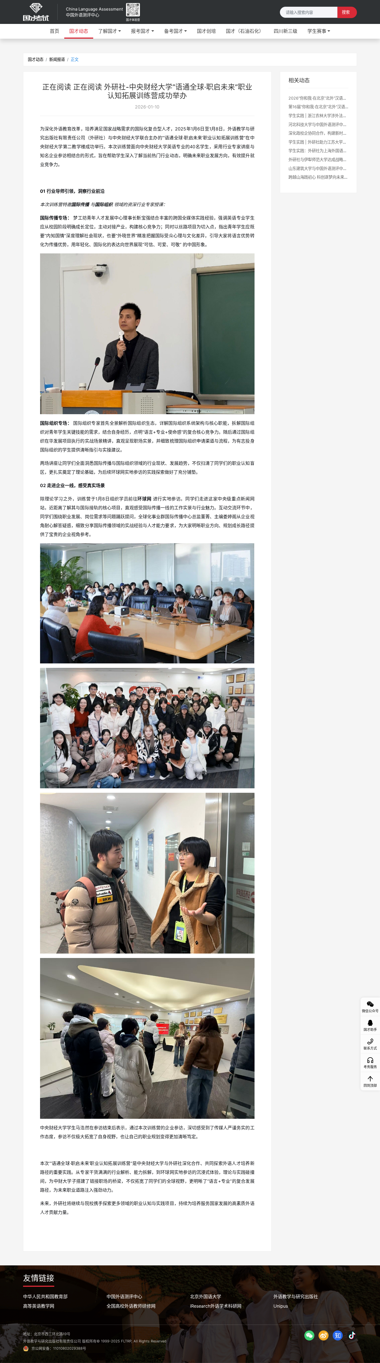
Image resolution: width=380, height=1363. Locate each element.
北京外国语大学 (205, 1296)
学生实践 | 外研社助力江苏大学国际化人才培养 (329, 142)
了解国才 (107, 31)
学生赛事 (316, 31)
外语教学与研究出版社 (295, 1296)
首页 (54, 31)
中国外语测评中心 (124, 1296)
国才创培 (206, 31)
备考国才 (173, 31)
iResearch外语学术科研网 (215, 1306)
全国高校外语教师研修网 (131, 1306)
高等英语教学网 (38, 1306)
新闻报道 (57, 59)
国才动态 (78, 31)
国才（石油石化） (245, 31)
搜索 (346, 12)
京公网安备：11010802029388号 (58, 1348)
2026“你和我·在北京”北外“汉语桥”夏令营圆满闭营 (331, 98)
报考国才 (140, 31)
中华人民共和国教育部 (45, 1296)
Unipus (280, 1306)
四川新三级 (285, 31)
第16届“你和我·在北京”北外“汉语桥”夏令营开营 (329, 106)
